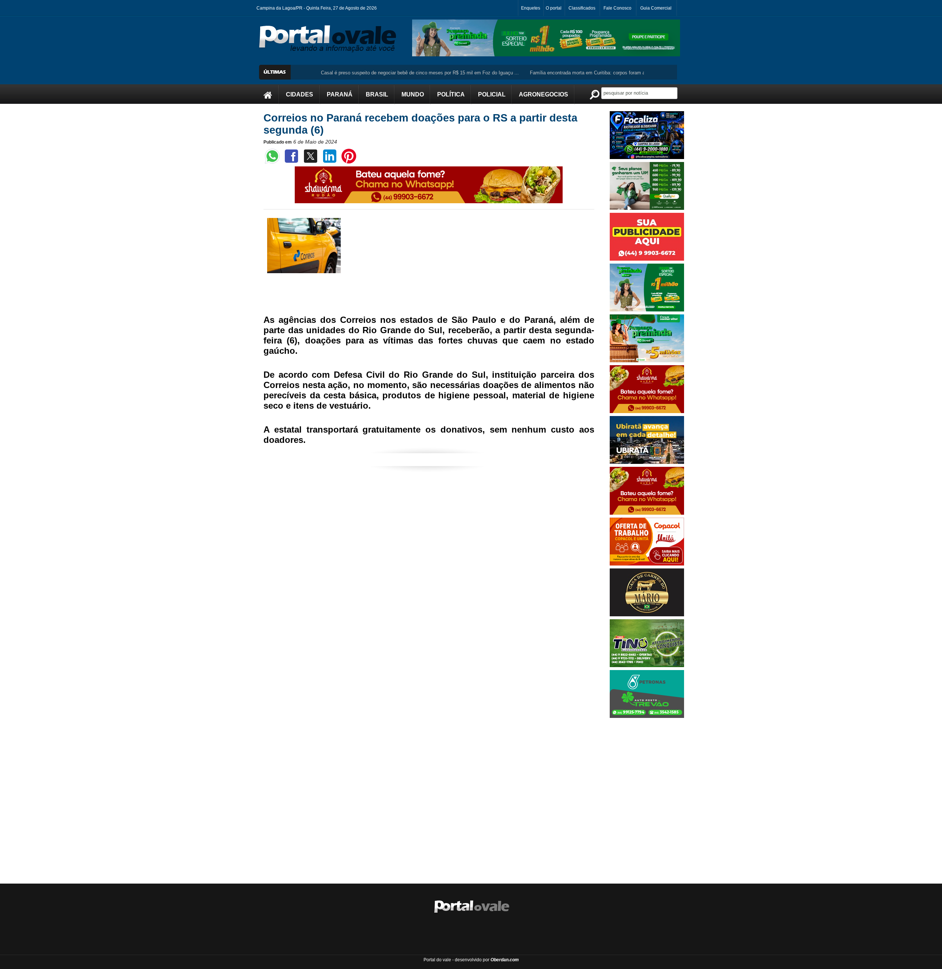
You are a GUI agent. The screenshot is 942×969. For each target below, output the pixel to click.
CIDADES (299, 94)
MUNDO (412, 94)
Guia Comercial (656, 8)
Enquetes (530, 8)
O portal (554, 8)
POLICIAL (492, 94)
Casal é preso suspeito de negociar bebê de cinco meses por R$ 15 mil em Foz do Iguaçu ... (371, 72)
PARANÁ (340, 94)
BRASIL (377, 94)
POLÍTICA (451, 94)
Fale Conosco (617, 8)
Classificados (582, 8)
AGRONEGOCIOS (543, 94)
